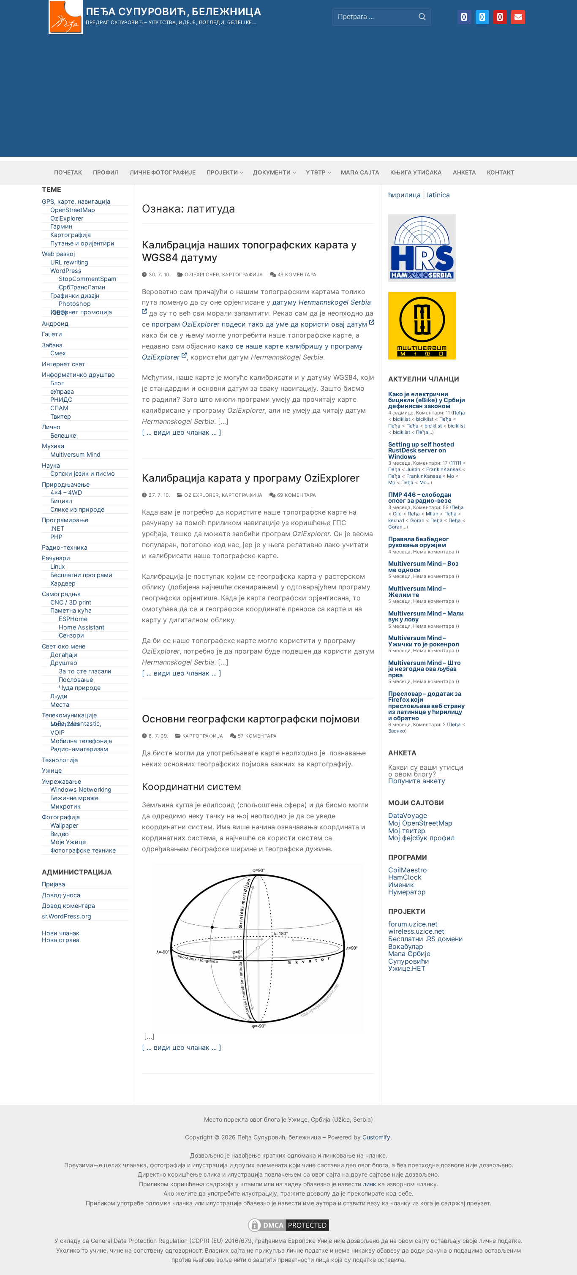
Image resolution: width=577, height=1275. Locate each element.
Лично (51, 428)
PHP (56, 538)
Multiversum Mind (75, 456)
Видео (59, 835)
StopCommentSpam (88, 280)
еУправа (62, 393)
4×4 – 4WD (66, 494)
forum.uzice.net (413, 924)
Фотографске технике (83, 852)
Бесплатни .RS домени (425, 938)
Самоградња (61, 595)
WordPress (66, 272)
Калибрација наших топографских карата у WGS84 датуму (249, 251)
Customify (376, 1137)
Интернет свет (63, 366)
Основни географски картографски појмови (250, 719)
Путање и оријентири (82, 245)
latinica (438, 195)
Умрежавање (61, 783)
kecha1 (396, 520)
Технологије (60, 761)
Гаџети (52, 336)
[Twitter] (482, 17)
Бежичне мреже (74, 799)
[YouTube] (500, 17)
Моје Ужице (68, 843)
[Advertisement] (288, 97)
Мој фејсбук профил (421, 838)
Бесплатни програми (81, 576)
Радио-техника (64, 549)
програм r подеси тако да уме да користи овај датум (260, 324)
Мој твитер (406, 830)
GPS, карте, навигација (76, 203)
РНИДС (61, 401)
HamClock (405, 877)
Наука (51, 467)
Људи (59, 698)
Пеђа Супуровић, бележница (173, 11)
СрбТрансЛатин (82, 289)
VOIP (57, 734)
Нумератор (407, 892)
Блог (57, 385)
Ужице (52, 772)
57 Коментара (256, 736)
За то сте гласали (85, 673)
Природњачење (66, 486)
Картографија (242, 275)
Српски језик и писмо (82, 475)
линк (369, 1184)
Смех (58, 355)
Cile (397, 514)
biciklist (401, 419)
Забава (52, 347)
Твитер (60, 418)
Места (59, 706)
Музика (53, 448)
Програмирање (65, 521)
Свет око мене (63, 648)
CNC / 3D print (70, 604)
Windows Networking (81, 791)
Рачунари (56, 559)
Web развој (58, 255)
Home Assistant (81, 629)
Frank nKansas (443, 469)
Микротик (65, 808)
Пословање (76, 681)
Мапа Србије (409, 953)
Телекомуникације (69, 717)
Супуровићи (408, 961)
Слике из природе (77, 511)
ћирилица (404, 195)
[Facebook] (464, 17)
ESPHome (73, 620)
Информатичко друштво (78, 376)
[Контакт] (518, 17)
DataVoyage (407, 815)
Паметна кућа (71, 612)
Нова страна (60, 939)
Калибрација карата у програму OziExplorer (250, 478)
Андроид (55, 325)
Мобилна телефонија (81, 742)
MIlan (432, 514)
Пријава (53, 886)
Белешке (63, 437)
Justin (413, 469)
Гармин (61, 228)
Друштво (63, 664)
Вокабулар (405, 946)
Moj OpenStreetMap (420, 823)
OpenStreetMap (72, 211)
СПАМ (59, 409)
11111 (456, 463)
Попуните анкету (416, 780)
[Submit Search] (422, 16)
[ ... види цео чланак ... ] (181, 432)
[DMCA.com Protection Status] (288, 1231)
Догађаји (63, 656)
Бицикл (61, 502)
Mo (450, 476)
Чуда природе (80, 689)
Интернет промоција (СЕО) (81, 314)
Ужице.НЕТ (406, 968)
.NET (57, 530)
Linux (57, 568)
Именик (401, 884)
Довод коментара (68, 907)
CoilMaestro (407, 870)
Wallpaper (64, 827)
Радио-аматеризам (79, 750)
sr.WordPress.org (66, 918)
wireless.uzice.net (416, 931)
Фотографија (61, 818)
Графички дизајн (74, 297)
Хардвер (63, 585)
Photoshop (75, 305)
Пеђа (459, 413)
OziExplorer (201, 275)
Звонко (396, 731)
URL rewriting (69, 264)
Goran (417, 520)
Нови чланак (60, 933)
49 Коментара (296, 275)
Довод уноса (61, 897)
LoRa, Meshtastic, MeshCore (75, 725)
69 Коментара (295, 495)
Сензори (71, 637)
